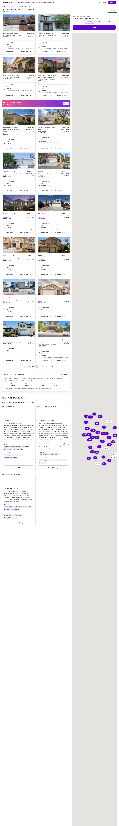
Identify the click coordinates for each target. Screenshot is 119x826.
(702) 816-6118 (41, 218)
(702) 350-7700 (7, 260)
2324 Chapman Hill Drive (10, 33)
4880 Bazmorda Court (10, 172)
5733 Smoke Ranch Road (11, 75)
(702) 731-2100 (7, 176)
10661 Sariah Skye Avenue (11, 214)
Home (3, 6)
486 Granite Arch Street (45, 33)
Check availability (25, 51)
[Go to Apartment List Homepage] (9, 2)
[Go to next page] (52, 366)
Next (94, 27)
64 (43, 366)
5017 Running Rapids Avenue (46, 127)
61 (33, 366)
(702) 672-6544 (42, 132)
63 (39, 366)
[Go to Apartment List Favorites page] (100, 3)
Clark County (13, 6)
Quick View (9, 51)
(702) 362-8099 (7, 38)
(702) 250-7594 (42, 176)
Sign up (112, 2)
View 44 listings (53, 468)
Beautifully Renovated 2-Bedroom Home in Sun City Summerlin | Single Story (12, 129)
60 (30, 366)
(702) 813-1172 (41, 260)
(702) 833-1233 (42, 82)
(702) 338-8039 (42, 38)
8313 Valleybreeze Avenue (46, 256)
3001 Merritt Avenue (9, 298)
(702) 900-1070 (7, 134)
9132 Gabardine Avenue (10, 256)
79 (49, 366)
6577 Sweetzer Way (44, 298)
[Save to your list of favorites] (32, 17)
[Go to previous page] (20, 366)
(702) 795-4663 (42, 346)
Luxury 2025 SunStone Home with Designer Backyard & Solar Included (47, 77)
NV (7, 6)
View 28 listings (19, 523)
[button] (112, 457)
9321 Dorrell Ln (7, 340)
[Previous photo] (4, 23)
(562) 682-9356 (7, 80)
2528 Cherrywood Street (46, 172)
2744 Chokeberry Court (45, 214)
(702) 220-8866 (42, 302)
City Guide (63, 374)
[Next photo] (33, 23)
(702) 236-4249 (7, 218)
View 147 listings (18, 468)
